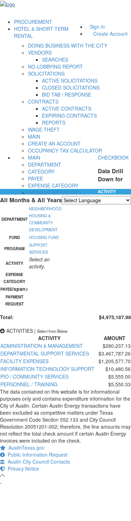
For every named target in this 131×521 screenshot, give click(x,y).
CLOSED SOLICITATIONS (71, 87)
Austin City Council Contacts (37, 461)
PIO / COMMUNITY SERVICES (34, 376)
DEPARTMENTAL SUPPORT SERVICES (44, 353)
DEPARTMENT (44, 164)
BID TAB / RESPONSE (66, 94)
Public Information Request (36, 454)
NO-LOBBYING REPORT (55, 66)
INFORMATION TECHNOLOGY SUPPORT (47, 368)
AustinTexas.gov (25, 447)
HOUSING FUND (44, 237)
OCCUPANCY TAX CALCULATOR (65, 150)
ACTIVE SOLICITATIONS (69, 80)
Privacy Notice (22, 468)
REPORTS (53, 122)
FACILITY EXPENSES (24, 361)
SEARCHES (55, 59)
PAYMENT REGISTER (52, 192)
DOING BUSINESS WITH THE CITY (67, 45)
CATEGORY (41, 171)
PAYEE (35, 178)
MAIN (34, 136)
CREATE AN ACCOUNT (54, 143)
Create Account (110, 33)
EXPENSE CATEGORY (53, 185)
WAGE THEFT (44, 129)
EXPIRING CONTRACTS (69, 115)
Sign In (97, 26)
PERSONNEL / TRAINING (29, 384)
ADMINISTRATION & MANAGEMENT (41, 345)
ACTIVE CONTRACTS (66, 108)
